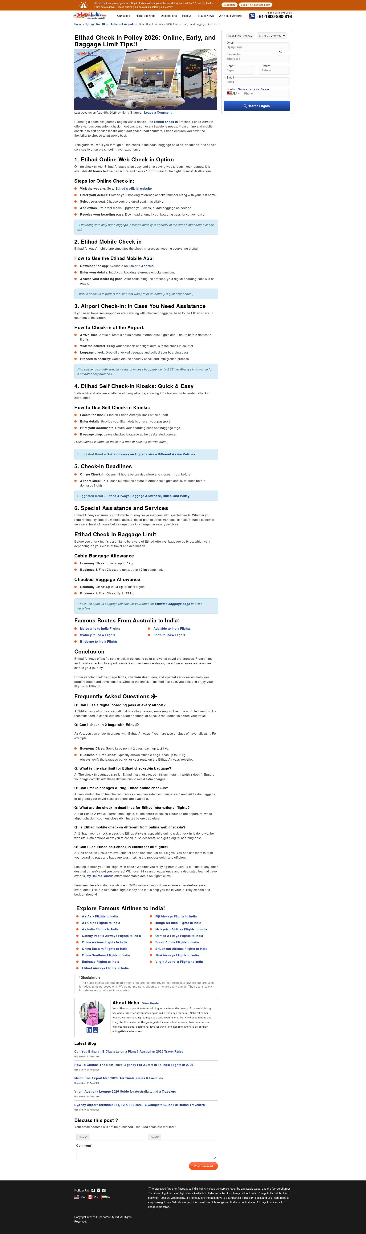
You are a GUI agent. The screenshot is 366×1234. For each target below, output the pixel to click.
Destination (234, 54)
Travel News (206, 16)
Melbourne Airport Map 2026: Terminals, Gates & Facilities (119, 1078)
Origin (230, 42)
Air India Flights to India (100, 929)
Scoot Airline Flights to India (177, 942)
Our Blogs (123, 16)
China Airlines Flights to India (105, 942)
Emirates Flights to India (100, 961)
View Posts (150, 1003)
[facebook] (94, 1190)
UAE (109, 1197)
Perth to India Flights (169, 635)
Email (230, 77)
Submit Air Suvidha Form (255, 4)
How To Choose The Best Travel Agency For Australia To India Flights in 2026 (133, 1064)
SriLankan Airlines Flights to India (181, 948)
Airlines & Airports (230, 16)
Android (147, 266)
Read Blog (229, 4)
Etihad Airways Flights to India (105, 968)
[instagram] (95, 1031)
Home (78, 24)
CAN (95, 1197)
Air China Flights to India (101, 922)
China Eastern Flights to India (105, 948)
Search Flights (258, 106)
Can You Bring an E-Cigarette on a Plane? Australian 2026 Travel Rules (128, 1051)
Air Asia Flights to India (100, 916)
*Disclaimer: (89, 977)
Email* (155, 1137)
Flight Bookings (146, 16)
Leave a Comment (157, 112)
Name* (83, 1137)
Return (266, 65)
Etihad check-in (166, 121)
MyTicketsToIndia (100, 876)
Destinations (169, 16)
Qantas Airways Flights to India (179, 935)
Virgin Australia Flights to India (179, 961)
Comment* (84, 1145)
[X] (99, 1190)
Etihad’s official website (134, 188)
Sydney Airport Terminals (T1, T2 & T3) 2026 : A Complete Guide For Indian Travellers (139, 1105)
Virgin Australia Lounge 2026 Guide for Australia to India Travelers (125, 1091)
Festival (187, 16)
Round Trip (234, 35)
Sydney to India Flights (98, 635)
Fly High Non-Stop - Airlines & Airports (110, 24)
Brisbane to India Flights (99, 641)
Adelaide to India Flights (172, 628)
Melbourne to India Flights (100, 628)
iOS (131, 266)
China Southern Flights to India (106, 955)
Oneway (247, 35)
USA (82, 1197)
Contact (248, 89)
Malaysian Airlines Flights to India (181, 929)
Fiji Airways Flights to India (176, 916)
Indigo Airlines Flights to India (178, 922)
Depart (231, 65)
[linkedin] (89, 1031)
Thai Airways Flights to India (177, 955)
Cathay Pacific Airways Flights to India (111, 935)
